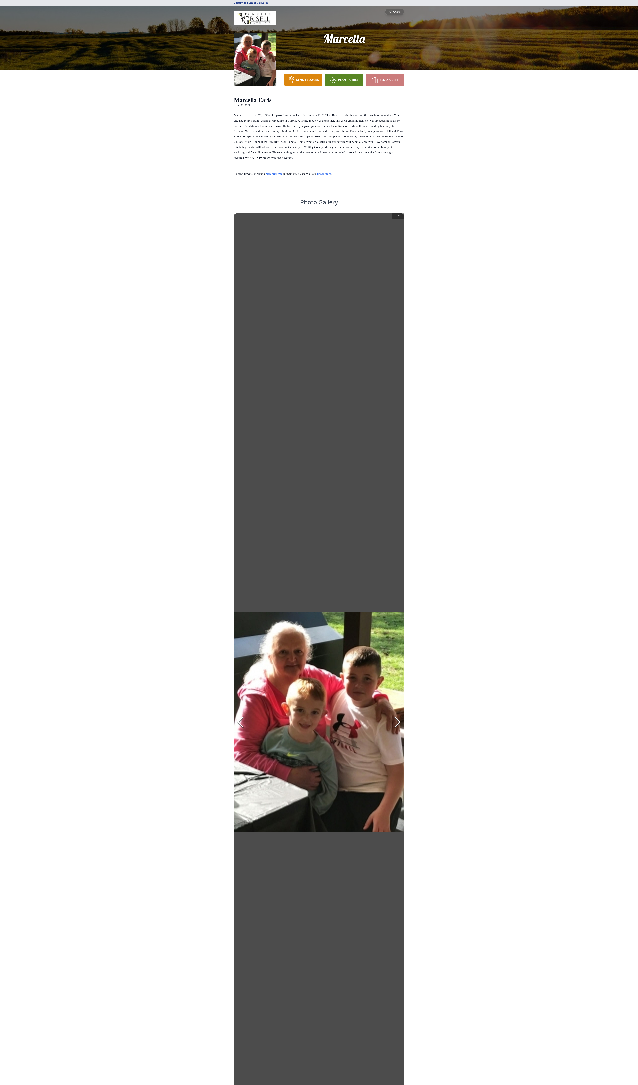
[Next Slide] (397, 722)
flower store (324, 174)
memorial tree (274, 174)
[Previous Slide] (240, 722)
